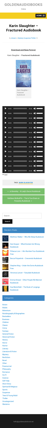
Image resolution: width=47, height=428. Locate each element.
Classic (5, 325)
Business (5, 319)
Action (4, 305)
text (5, 175)
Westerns (6, 404)
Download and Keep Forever (23, 50)
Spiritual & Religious (9, 387)
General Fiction (8, 334)
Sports (4, 390)
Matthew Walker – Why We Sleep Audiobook (27, 237)
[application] (23, 108)
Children (5, 322)
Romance (6, 372)
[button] (40, 15)
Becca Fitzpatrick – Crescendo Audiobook (26, 258)
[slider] (40, 108)
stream (13, 38)
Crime (4, 328)
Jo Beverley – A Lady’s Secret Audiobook (24, 191)
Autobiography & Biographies (13, 313)
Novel (4, 360)
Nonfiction (6, 357)
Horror (4, 343)
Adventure (6, 310)
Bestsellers (6, 316)
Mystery (20, 38)
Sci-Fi (4, 375)
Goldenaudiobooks (23, 5)
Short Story (6, 384)
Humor (5, 346)
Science (5, 378)
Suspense (27, 38)
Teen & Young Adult (9, 395)
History (5, 340)
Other (4, 363)
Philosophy (6, 369)
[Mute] (35, 108)
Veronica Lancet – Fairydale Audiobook (25, 273)
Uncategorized (8, 401)
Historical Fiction (8, 337)
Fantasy (5, 331)
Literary (5, 349)
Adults (4, 308)
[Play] (5, 108)
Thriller (33, 38)
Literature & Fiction (9, 351)
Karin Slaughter (26, 182)
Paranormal (6, 366)
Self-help (5, 381)
